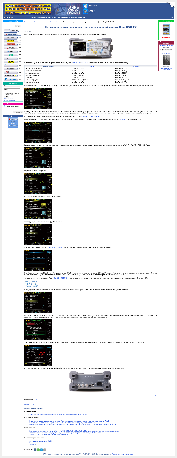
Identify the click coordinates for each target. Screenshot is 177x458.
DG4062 (98, 116)
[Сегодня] (165, 45)
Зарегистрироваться (9, 100)
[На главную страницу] (5, 18)
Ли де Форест (166, 53)
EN (172, 17)
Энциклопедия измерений (62, 17)
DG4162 (84, 116)
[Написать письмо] (7, 18)
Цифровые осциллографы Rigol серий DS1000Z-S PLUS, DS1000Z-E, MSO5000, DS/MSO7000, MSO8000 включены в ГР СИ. (72, 424)
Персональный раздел (78, 17)
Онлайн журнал (42, 17)
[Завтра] (171, 45)
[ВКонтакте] (35, 449)
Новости (33, 17)
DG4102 (91, 116)
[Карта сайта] (12, 18)
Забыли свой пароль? (9, 98)
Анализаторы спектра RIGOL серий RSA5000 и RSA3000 (48, 434)
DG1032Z (76, 63)
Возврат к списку (30, 404)
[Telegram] (41, 449)
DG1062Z (84, 63)
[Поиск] (10, 18)
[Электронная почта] (44, 449)
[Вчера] (161, 45)
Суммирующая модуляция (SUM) (40, 441)
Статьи (50, 17)
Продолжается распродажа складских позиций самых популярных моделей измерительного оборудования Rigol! (68, 421)
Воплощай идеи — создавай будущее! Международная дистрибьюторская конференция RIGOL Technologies (66, 433)
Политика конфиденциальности (123, 454)
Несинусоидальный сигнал (38, 443)
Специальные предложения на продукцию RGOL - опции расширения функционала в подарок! (61, 423)
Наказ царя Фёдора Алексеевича (166, 69)
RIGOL (35, 399)
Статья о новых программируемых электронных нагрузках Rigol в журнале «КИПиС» (58, 414)
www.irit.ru (153, 396)
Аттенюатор (32, 444)
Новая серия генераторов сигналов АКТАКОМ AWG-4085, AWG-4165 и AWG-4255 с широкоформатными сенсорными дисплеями (73, 431)
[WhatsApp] (38, 449)
